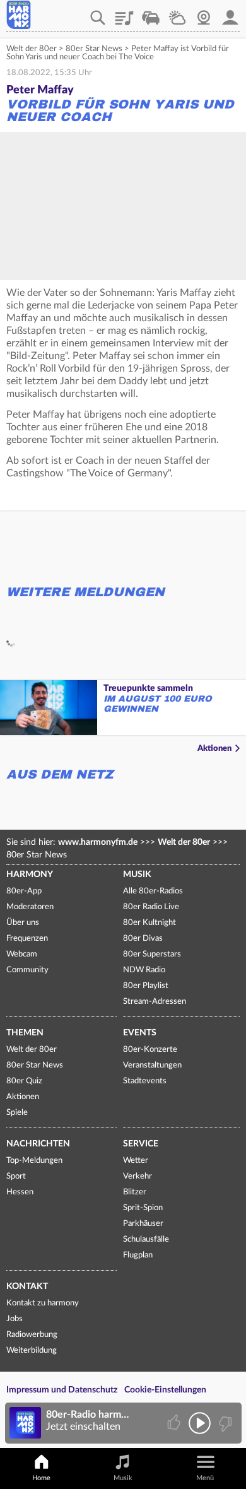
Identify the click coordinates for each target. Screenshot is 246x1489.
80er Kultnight (149, 923)
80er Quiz (24, 1081)
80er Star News (94, 49)
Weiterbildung (31, 1350)
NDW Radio (144, 970)
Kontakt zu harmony (42, 1303)
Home (41, 1477)
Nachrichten (38, 1143)
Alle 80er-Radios (153, 891)
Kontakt (27, 1286)
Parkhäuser (143, 1224)
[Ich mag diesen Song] (175, 1423)
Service (140, 1143)
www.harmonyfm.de (98, 842)
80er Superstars (152, 954)
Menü (205, 1477)
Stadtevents (145, 1081)
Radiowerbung (31, 1335)
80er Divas (143, 938)
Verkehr (150, 13)
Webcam (203, 13)
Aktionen (214, 748)
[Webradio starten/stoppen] (200, 1423)
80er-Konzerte (150, 1049)
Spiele (17, 1113)
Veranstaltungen (152, 1065)
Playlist (124, 13)
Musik (137, 874)
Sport (16, 1176)
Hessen (19, 1192)
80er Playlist (145, 986)
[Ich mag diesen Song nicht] (224, 1423)
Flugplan (138, 1255)
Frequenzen (27, 938)
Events (139, 1032)
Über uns (22, 923)
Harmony (29, 874)
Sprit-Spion (143, 1208)
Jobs (14, 1319)
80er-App (24, 891)
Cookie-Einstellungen (165, 1390)
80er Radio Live (151, 907)
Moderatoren (30, 907)
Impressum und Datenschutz (61, 1390)
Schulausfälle (146, 1239)
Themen (25, 1032)
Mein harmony (230, 13)
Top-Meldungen (34, 1160)
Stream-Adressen (154, 1002)
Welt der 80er (31, 49)
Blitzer (134, 1192)
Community (27, 970)
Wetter (177, 13)
